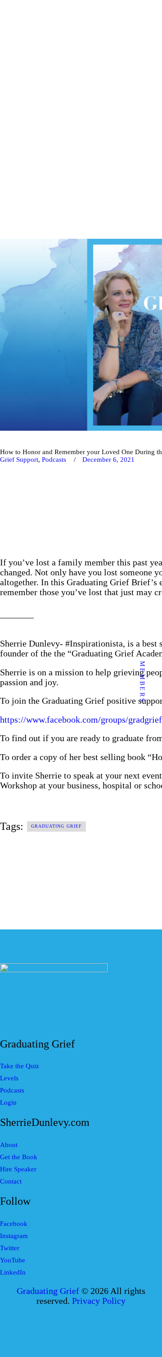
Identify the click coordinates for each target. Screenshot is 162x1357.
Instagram (14, 1235)
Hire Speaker (18, 1169)
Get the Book (18, 1157)
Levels (9, 1078)
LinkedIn (13, 1272)
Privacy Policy (99, 1301)
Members (142, 682)
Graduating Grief (56, 826)
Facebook (13, 1223)
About (9, 1144)
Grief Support (19, 459)
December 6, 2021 (108, 459)
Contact (11, 1181)
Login (8, 1102)
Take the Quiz (19, 1066)
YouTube (12, 1260)
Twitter (9, 1248)
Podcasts (54, 459)
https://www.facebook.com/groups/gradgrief (81, 719)
